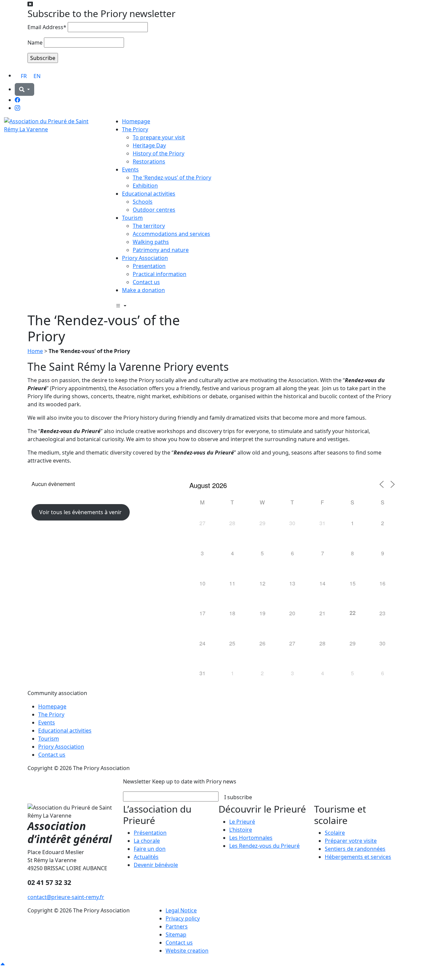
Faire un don (150, 848)
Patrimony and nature (161, 250)
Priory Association (145, 258)
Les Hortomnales (250, 837)
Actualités (146, 856)
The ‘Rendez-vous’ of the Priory (172, 177)
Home (35, 351)
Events (130, 169)
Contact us (146, 282)
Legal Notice (181, 910)
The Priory (135, 129)
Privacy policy (183, 918)
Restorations (149, 161)
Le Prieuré (242, 821)
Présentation (150, 832)
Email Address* (46, 27)
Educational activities (148, 193)
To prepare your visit (159, 137)
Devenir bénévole (156, 865)
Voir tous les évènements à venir (80, 512)
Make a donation (143, 290)
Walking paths (151, 242)
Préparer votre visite (351, 840)
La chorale (147, 840)
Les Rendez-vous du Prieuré (264, 845)
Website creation (187, 950)
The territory (149, 225)
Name (35, 42)
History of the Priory (158, 153)
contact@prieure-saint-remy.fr (65, 897)
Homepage (136, 121)
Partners (177, 926)
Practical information (159, 274)
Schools (142, 201)
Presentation (149, 266)
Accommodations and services (171, 233)
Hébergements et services (358, 856)
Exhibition (145, 185)
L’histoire (240, 829)
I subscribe (238, 797)
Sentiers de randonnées (355, 848)
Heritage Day (149, 145)
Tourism (132, 217)
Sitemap (176, 934)
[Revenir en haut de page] (2, 964)
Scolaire (335, 832)
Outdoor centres (154, 209)
